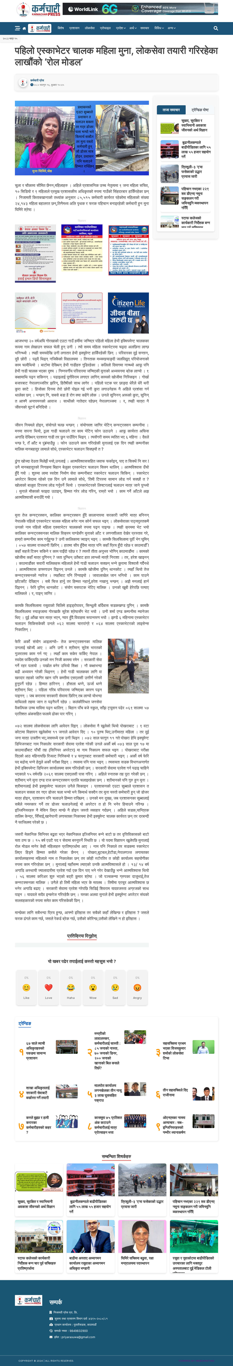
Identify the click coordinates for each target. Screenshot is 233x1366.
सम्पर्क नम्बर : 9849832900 (70, 1331)
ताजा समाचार (171, 110)
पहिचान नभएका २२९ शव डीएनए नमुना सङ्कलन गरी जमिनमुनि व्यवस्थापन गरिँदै (195, 198)
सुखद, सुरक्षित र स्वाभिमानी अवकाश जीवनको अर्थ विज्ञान (194, 125)
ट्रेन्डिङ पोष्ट (200, 110)
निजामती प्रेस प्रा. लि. (65, 1312)
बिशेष (61, 28)
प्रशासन (74, 28)
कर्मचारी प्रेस (37, 80)
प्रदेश (119, 28)
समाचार (144, 28)
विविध (158, 28)
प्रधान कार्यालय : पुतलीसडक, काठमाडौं (75, 1325)
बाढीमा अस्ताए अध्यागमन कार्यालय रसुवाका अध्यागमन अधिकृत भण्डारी (87, 1263)
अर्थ (131, 28)
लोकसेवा (90, 28)
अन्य (170, 28)
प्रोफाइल (105, 28)
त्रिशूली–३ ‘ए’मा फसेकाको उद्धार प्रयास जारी (192, 172)
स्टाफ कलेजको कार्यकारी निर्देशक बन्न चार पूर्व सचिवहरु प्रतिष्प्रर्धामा (37, 1263)
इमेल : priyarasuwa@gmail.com (74, 1337)
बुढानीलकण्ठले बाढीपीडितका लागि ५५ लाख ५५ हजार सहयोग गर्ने (90, 1206)
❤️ (48, 987)
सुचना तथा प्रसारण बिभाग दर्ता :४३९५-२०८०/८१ (81, 1318)
